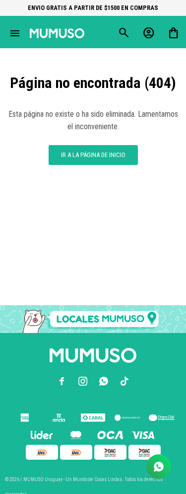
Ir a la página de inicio (93, 155)
